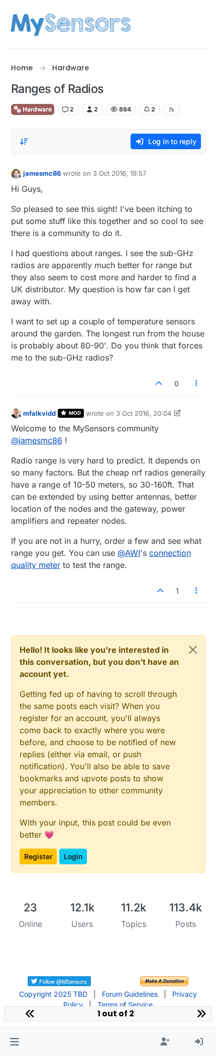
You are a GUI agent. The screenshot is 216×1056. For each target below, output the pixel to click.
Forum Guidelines (130, 994)
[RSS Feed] (171, 109)
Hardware (36, 109)
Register (38, 856)
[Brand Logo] (70, 24)
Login (73, 856)
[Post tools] (196, 383)
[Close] (193, 650)
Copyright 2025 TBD (53, 994)
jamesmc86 (42, 173)
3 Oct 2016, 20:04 (143, 413)
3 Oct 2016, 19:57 (119, 173)
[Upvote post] (159, 383)
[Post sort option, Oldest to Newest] (25, 142)
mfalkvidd (39, 413)
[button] (14, 1042)
